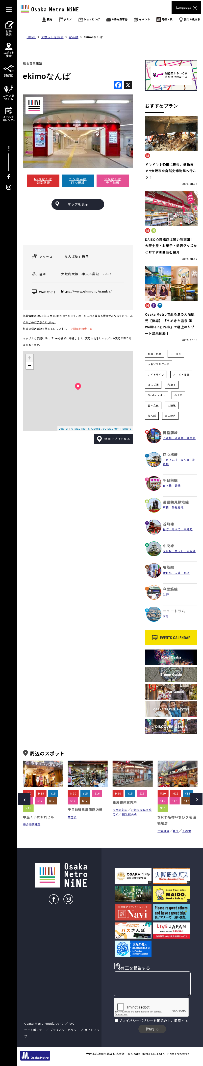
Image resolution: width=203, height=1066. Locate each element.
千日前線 (170, 480)
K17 (40, 801)
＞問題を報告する (81, 328)
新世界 (167, 573)
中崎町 (188, 529)
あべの (176, 529)
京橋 (166, 507)
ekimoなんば (93, 37)
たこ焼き (170, 415)
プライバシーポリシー (136, 1020)
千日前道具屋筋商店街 (40, 809)
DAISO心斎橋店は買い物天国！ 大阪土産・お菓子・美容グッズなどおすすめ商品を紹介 (171, 245)
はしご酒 (153, 384)
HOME (31, 37)
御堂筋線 (170, 432)
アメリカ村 (170, 460)
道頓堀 (179, 438)
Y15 (40, 793)
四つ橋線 (170, 454)
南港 (166, 616)
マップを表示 (78, 204)
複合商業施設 (32, 63)
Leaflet (63, 428)
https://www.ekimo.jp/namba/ (86, 291)
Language (184, 7)
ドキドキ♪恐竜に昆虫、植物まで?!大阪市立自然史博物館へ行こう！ (170, 170)
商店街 (27, 817)
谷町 (166, 529)
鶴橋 (178, 485)
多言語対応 (75, 810)
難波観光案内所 (80, 802)
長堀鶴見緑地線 (176, 502)
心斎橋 (167, 438)
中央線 (168, 545)
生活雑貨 (119, 831)
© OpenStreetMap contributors (110, 428)
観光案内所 (84, 814)
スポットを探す (52, 37)
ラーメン (175, 354)
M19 (131, 793)
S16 (52, 793)
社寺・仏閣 (154, 354)
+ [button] (29, 358)
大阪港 (191, 551)
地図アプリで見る (117, 439)
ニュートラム (174, 610)
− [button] (29, 365)
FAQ (72, 1023)
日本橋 (167, 485)
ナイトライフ (156, 374)
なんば (73, 37)
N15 (118, 808)
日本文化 (153, 405)
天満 (178, 573)
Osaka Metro (156, 395)
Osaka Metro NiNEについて (44, 1023)
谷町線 (168, 523)
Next (196, 799)
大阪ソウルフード (159, 364)
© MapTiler (79, 428)
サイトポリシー (34, 1030)
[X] (128, 85)
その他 (141, 831)
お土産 (178, 395)
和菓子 (172, 384)
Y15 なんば (78, 179)
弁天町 (179, 551)
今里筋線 (170, 589)
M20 (73, 793)
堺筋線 (168, 567)
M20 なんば (43, 179)
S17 (129, 801)
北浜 (187, 573)
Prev (24, 799)
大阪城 (172, 405)
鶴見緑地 (178, 507)
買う (131, 831)
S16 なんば (112, 179)
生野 (166, 594)
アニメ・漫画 (181, 374)
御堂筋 (191, 438)
